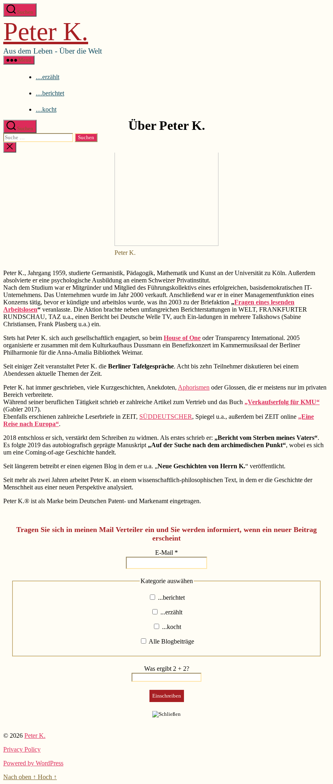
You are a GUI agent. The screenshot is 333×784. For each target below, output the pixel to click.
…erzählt (47, 76)
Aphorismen (194, 387)
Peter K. (45, 31)
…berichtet (50, 93)
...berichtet (170, 597)
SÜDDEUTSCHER (165, 416)
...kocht (170, 626)
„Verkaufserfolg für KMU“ (282, 401)
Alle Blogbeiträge (170, 641)
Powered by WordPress (33, 763)
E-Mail (166, 552)
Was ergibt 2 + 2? (166, 668)
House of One (182, 337)
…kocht (46, 109)
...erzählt (170, 612)
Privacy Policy (22, 749)
